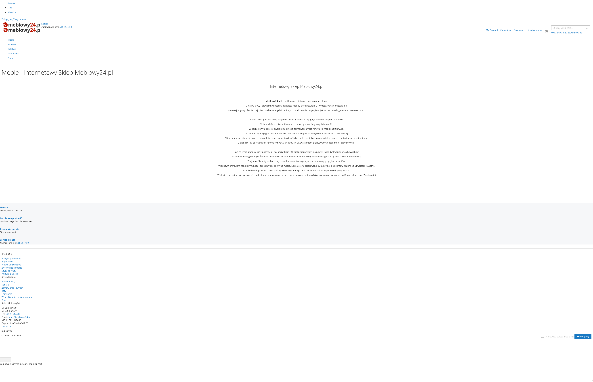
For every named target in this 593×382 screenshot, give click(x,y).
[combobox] (570, 27)
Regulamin (7, 261)
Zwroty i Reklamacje (12, 267)
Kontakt (12, 3)
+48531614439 (12, 313)
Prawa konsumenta (11, 264)
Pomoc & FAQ (8, 281)
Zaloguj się (505, 30)
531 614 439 (65, 26)
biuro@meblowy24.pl (19, 317)
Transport (7, 293)
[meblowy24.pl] (22, 27)
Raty (4, 290)
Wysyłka (12, 12)
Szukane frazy (9, 270)
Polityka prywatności (12, 258)
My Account (492, 30)
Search (44, 23)
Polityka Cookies (10, 273)
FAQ (10, 7)
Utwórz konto (535, 30)
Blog (4, 300)
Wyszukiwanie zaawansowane (17, 297)
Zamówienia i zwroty (12, 287)
